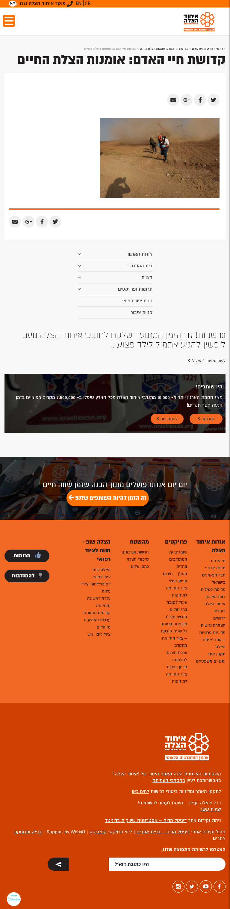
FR (88, 3)
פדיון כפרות (177, 666)
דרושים (219, 618)
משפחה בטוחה (174, 623)
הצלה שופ (102, 569)
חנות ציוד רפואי (137, 301)
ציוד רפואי (102, 576)
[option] (115, 340)
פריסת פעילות (213, 589)
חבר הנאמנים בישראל (214, 579)
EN (78, 3)
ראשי (219, 49)
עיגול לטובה (177, 602)
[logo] (199, 21)
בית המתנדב (140, 266)
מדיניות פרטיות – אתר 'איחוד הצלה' (212, 639)
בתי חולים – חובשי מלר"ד (176, 613)
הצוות (146, 277)
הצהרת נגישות (213, 625)
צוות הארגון (215, 596)
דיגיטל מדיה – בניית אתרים (162, 832)
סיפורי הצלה (138, 559)
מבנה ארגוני (215, 568)
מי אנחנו (218, 560)
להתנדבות (168, 418)
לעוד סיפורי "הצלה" (208, 360)
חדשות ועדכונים (202, 49)
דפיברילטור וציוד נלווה (96, 588)
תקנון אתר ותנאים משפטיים (211, 658)
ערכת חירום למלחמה (177, 656)
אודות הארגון (140, 254)
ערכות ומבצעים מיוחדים (97, 623)
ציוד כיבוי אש (99, 634)
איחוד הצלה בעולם (215, 607)
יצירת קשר (210, 809)
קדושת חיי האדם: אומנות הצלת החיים (164, 49)
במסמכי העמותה (168, 780)
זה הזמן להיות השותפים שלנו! (110, 497)
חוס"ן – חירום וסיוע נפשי (175, 577)
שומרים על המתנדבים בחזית (178, 559)
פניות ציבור (141, 312)
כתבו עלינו (140, 566)
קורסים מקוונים (97, 612)
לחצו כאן (140, 791)
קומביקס (98, 832)
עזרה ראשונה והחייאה (99, 602)
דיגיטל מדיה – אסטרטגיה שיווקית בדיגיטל (146, 820)
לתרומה (207, 418)
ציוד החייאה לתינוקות (176, 591)
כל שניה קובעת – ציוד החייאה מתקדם (174, 638)
